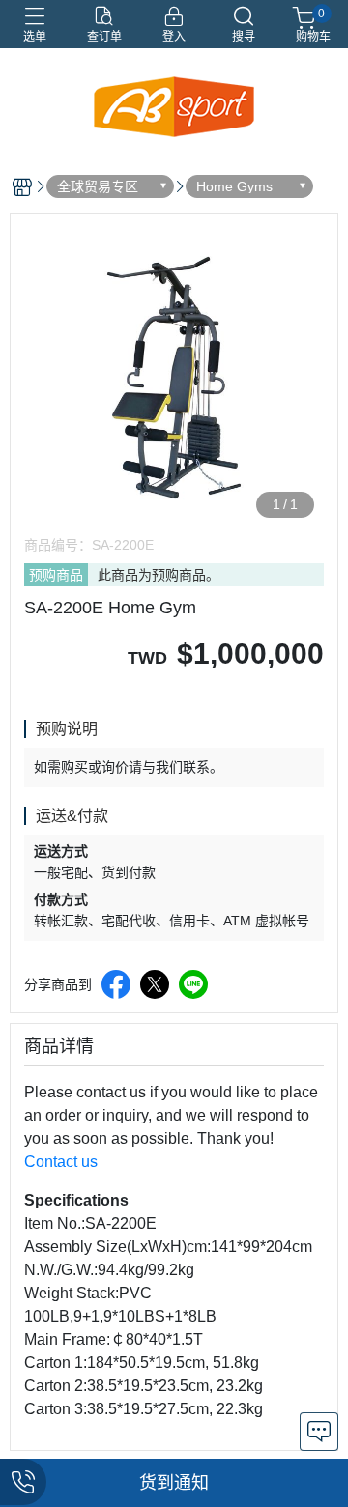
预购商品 (56, 575)
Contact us (61, 1161)
